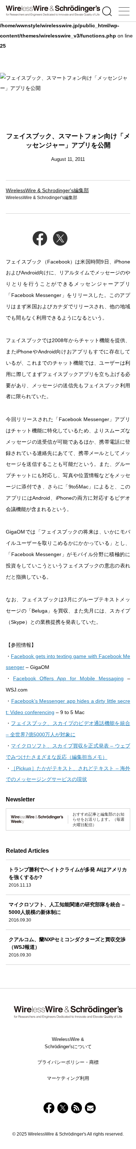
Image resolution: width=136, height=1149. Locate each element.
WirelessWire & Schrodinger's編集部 (47, 190)
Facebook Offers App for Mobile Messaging (68, 678)
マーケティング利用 (68, 1078)
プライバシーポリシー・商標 (68, 1062)
